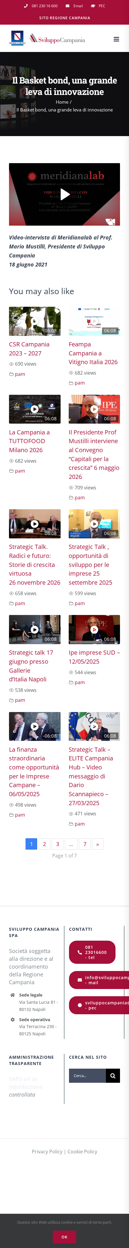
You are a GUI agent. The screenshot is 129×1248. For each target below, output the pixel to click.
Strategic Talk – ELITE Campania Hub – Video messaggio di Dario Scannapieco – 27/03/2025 (91, 776)
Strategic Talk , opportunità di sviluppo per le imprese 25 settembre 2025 (90, 564)
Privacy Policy (47, 1151)
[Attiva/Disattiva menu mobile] (117, 39)
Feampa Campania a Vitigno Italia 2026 (93, 353)
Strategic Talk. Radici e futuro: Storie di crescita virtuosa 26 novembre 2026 (34, 564)
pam (20, 374)
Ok (65, 1237)
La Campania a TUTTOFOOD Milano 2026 (29, 441)
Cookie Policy (82, 1151)
